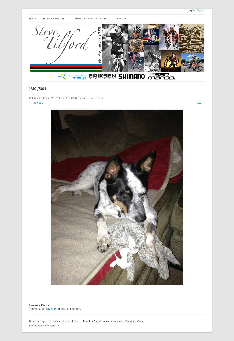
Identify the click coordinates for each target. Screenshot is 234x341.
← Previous (36, 102)
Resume (121, 18)
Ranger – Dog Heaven (90, 98)
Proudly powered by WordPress (45, 325)
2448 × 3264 (69, 98)
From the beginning (55, 18)
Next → (200, 102)
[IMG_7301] (117, 197)
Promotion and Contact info (92, 18)
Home (32, 18)
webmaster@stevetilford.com (129, 321)
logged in (51, 308)
